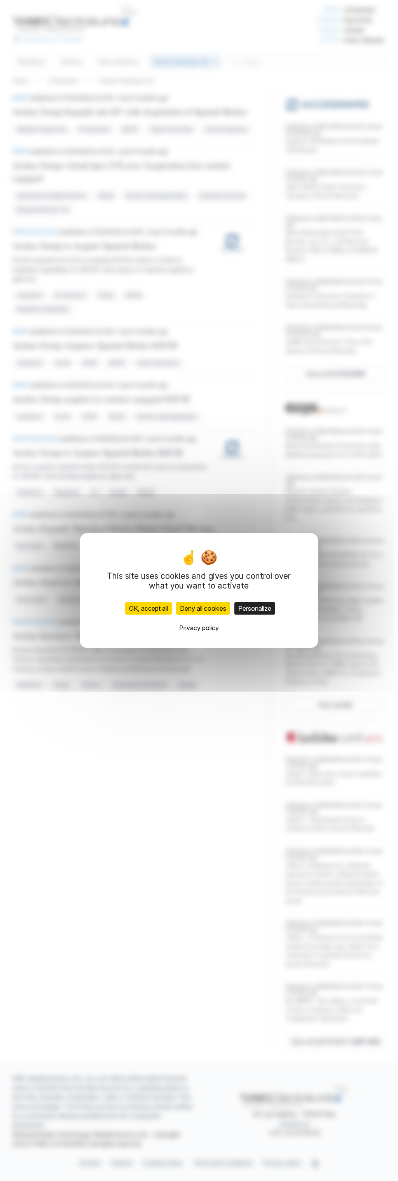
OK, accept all (148, 608)
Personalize (254, 608)
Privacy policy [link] (199, 628)
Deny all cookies (203, 608)
